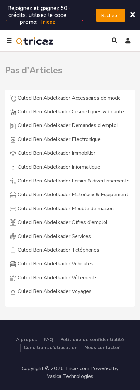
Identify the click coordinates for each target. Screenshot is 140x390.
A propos (26, 339)
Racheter (110, 15)
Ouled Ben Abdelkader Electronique (58, 139)
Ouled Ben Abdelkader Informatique (58, 167)
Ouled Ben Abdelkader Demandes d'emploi (67, 125)
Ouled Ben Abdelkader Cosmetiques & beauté (70, 111)
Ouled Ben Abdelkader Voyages (53, 291)
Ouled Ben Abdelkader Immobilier (55, 153)
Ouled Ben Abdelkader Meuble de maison (65, 208)
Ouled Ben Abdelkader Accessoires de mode (68, 98)
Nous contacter (102, 347)
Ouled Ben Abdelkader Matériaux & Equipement (72, 194)
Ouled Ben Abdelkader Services (53, 236)
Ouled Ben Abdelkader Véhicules (54, 263)
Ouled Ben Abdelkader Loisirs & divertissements (73, 180)
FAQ (48, 339)
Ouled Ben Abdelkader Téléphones (57, 249)
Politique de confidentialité (92, 339)
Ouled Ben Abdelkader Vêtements (57, 277)
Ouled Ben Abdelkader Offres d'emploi (61, 222)
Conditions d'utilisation (50, 347)
